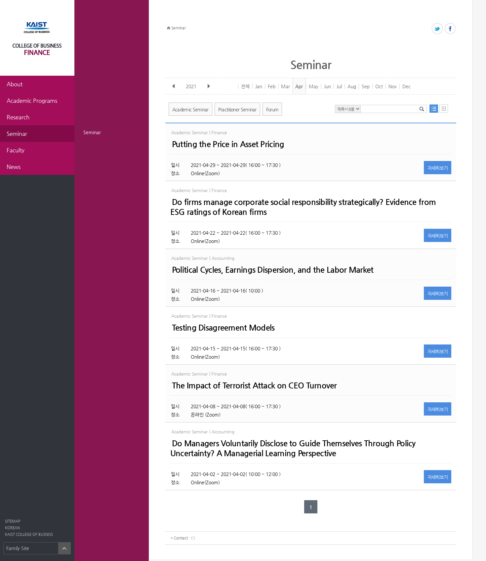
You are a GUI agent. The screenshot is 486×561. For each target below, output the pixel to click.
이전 (173, 86)
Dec (406, 86)
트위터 (437, 29)
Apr (299, 86)
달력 (443, 108)
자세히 (437, 168)
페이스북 (450, 29)
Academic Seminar (190, 109)
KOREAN (12, 528)
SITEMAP (12, 521)
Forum (272, 109)
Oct (379, 86)
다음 (208, 86)
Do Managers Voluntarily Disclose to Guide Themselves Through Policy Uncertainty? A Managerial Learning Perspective (293, 448)
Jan (258, 86)
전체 (245, 86)
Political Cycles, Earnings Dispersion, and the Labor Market (273, 269)
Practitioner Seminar (237, 109)
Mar (285, 86)
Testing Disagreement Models (223, 327)
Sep (366, 86)
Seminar (92, 132)
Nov (392, 86)
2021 (191, 86)
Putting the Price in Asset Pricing (228, 144)
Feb (271, 86)
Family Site (17, 548)
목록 (433, 108)
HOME (168, 28)
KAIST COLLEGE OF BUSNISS (29, 534)
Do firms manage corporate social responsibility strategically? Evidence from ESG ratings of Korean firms (303, 207)
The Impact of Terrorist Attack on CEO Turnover (254, 385)
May (313, 86)
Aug (351, 86)
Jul (339, 86)
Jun (327, 86)
